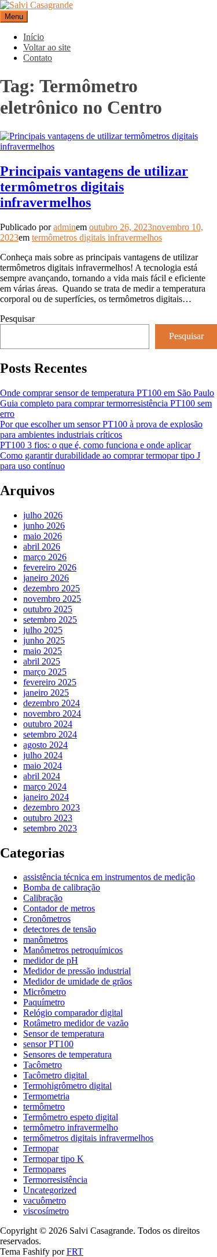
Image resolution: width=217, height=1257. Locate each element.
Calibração (42, 898)
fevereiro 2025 (49, 682)
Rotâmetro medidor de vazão (75, 1023)
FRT (75, 1251)
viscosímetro (46, 1211)
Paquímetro (44, 1002)
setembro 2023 (50, 828)
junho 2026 (44, 526)
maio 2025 (42, 651)
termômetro (44, 1106)
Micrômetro (44, 992)
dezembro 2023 (51, 807)
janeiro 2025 (46, 692)
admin (64, 227)
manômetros (45, 939)
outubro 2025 (47, 609)
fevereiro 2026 (49, 567)
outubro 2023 (47, 818)
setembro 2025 (50, 619)
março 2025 (45, 672)
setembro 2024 (50, 734)
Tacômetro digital (56, 1075)
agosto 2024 (45, 745)
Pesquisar (17, 319)
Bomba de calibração (61, 887)
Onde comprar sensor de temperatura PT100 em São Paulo (107, 393)
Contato (37, 58)
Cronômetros (47, 919)
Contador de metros (59, 908)
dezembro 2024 (51, 703)
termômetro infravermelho (70, 1127)
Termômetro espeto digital (70, 1117)
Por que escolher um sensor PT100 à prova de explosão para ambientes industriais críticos (101, 429)
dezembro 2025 (51, 588)
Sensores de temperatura (67, 1054)
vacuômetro (44, 1200)
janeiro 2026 (46, 578)
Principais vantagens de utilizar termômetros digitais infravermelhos (94, 187)
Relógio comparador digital (73, 1013)
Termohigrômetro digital (67, 1086)
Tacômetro (42, 1065)
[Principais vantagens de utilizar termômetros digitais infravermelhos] (108, 146)
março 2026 (45, 557)
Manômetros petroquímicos (73, 950)
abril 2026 (41, 546)
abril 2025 (41, 661)
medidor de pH (50, 960)
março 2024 (45, 786)
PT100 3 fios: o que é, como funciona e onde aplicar (95, 445)
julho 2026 (42, 515)
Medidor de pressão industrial (77, 971)
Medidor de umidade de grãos (77, 981)
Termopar (40, 1148)
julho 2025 (42, 630)
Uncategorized (49, 1190)
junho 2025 (44, 640)
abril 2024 (41, 776)
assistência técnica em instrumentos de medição (109, 877)
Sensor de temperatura (63, 1033)
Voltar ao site (47, 47)
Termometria (46, 1096)
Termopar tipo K (53, 1159)
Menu (14, 16)
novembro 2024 (52, 713)
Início (33, 37)
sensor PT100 (48, 1044)
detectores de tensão (59, 929)
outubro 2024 (47, 724)
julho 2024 (42, 755)
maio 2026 (42, 536)
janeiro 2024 (46, 797)
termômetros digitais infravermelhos (97, 237)
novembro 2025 (52, 599)
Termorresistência (55, 1180)
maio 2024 (42, 766)
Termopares (44, 1169)
